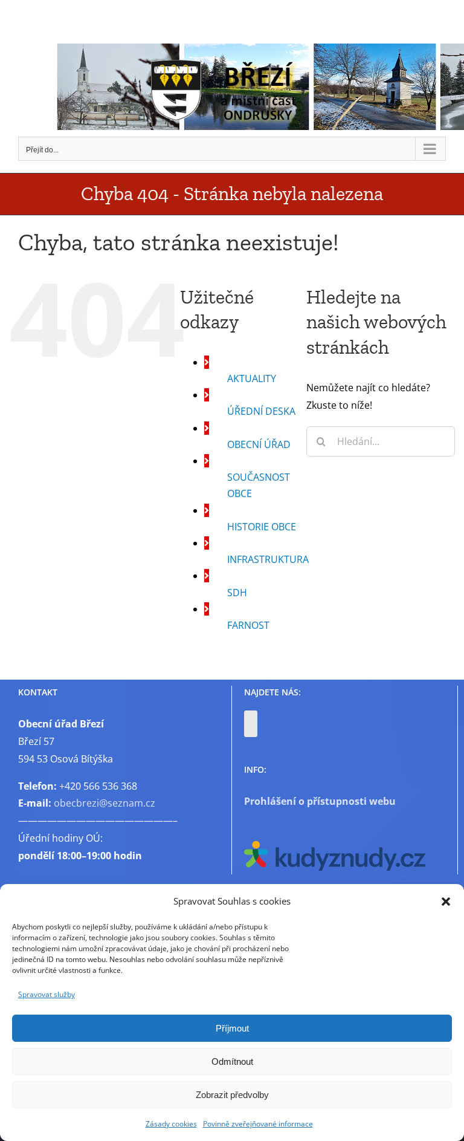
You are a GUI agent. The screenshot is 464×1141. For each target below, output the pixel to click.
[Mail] (250, 723)
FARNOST (248, 625)
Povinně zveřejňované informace (258, 1124)
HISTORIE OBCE (261, 526)
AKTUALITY (251, 378)
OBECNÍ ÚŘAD (259, 444)
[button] (446, 902)
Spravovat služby (46, 994)
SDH (237, 592)
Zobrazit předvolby (232, 1095)
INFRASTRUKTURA (268, 559)
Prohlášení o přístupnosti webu (320, 801)
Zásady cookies (171, 1124)
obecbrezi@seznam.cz (104, 803)
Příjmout (232, 1028)
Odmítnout (232, 1061)
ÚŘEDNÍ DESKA (261, 411)
